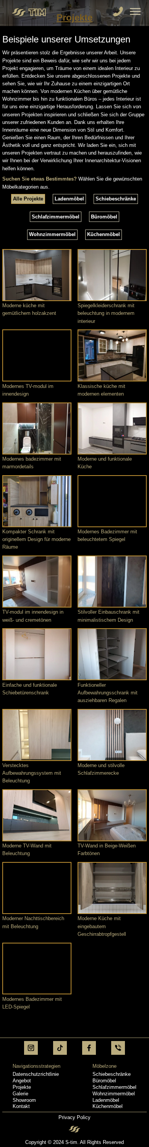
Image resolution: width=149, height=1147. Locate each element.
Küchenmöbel (107, 1106)
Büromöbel (104, 1080)
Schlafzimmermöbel (114, 1087)
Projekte (22, 1087)
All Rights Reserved (102, 1142)
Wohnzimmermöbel (113, 1093)
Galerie (20, 1093)
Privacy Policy (74, 1117)
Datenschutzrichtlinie (36, 1074)
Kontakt (21, 1106)
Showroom (24, 1100)
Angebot (22, 1080)
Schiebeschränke (111, 1074)
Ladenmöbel (105, 1100)
